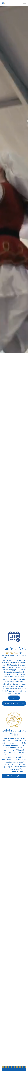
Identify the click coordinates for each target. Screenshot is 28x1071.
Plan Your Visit (14, 698)
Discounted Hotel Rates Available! (14, 703)
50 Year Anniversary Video (14, 776)
